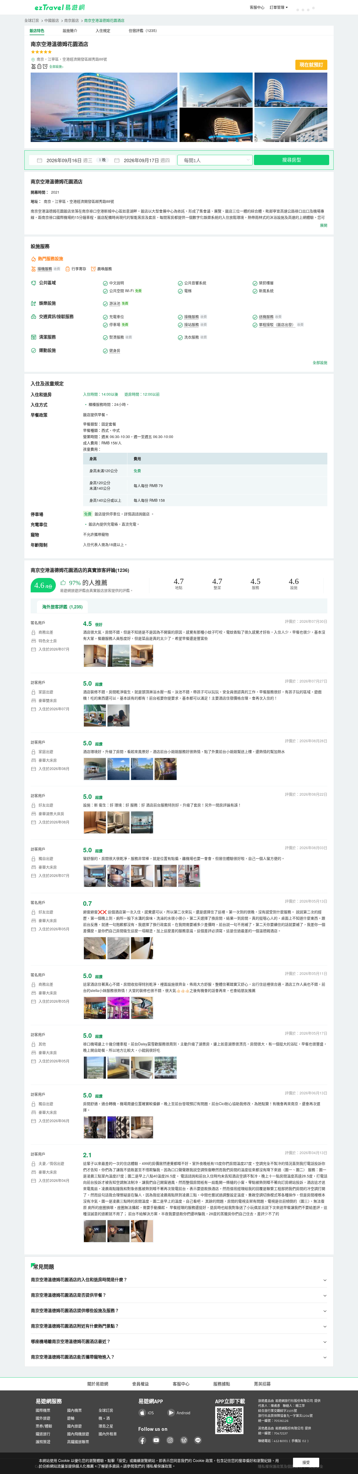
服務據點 (221, 1383)
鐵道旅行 (43, 1434)
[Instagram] (170, 1440)
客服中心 (257, 7)
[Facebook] (142, 1440)
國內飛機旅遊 (78, 1434)
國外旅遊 (43, 1418)
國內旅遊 (74, 1426)
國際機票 (43, 1410)
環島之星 (106, 1426)
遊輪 (70, 1418)
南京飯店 (71, 20)
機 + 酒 (104, 1418)
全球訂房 (31, 20)
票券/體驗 (44, 1426)
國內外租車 (108, 1434)
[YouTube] (156, 1440)
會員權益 (140, 1383)
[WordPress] (184, 1440)
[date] (65, 160)
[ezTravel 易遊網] (60, 7)
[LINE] (198, 1440)
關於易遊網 (97, 1383)
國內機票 (74, 1410)
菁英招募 (262, 1383)
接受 (306, 1462)
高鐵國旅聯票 (78, 1441)
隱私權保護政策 (159, 1465)
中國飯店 (51, 20)
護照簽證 (43, 1441)
